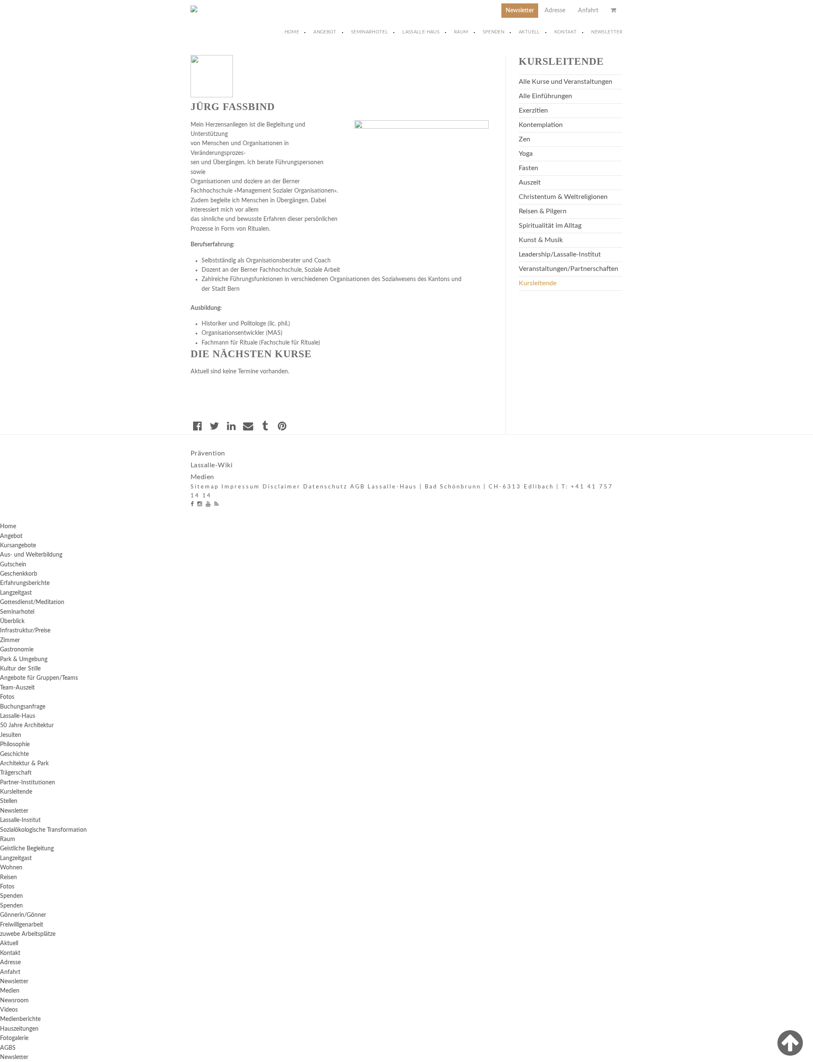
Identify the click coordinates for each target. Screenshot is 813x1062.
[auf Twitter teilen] (214, 426)
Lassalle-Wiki (211, 465)
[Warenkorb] (613, 11)
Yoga (526, 153)
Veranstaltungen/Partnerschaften (568, 268)
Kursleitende (537, 283)
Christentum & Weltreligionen (563, 196)
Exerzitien (533, 110)
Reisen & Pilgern (543, 211)
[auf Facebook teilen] (197, 426)
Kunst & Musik (541, 240)
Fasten (528, 168)
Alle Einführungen (545, 96)
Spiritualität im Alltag (550, 225)
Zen (524, 139)
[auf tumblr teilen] (265, 426)
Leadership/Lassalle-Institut (560, 254)
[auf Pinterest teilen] (282, 426)
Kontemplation (541, 124)
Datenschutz (325, 487)
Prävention (208, 453)
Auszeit (530, 182)
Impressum (240, 487)
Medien (202, 477)
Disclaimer (282, 487)
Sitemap (205, 487)
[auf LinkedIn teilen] (231, 426)
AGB (357, 487)
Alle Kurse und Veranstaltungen (565, 81)
